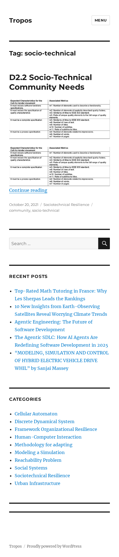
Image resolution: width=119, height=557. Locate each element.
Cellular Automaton (36, 414)
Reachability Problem (38, 460)
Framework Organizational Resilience (56, 429)
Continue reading (28, 190)
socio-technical (46, 210)
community (19, 210)
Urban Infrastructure (37, 483)
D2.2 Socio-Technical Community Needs (50, 82)
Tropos (20, 20)
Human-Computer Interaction (48, 437)
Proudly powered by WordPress (54, 546)
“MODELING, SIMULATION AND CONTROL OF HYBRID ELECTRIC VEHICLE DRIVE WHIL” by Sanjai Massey (62, 360)
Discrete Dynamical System (44, 421)
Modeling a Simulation (40, 452)
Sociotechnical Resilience (66, 204)
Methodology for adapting (44, 444)
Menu (101, 20)
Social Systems (31, 468)
